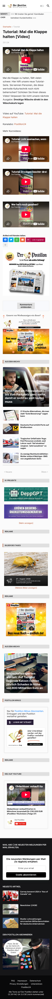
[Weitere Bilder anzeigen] (26, 588)
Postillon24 (20, 124)
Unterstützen (36, 984)
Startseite (7, 27)
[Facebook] (5, 240)
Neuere (9, 472)
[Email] (22, 240)
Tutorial (16, 27)
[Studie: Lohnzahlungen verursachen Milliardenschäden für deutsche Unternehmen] (10, 923)
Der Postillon (26, 992)
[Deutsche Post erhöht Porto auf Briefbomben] (11, 429)
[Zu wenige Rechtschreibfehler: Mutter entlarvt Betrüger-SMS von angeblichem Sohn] (11, 458)
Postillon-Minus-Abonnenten (29, 711)
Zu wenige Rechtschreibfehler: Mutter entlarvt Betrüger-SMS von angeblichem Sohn (34, 456)
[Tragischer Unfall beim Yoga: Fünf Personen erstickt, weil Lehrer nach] (11, 442)
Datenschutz (35, 981)
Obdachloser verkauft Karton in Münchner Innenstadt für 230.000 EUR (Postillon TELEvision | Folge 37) (25, 811)
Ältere (43, 472)
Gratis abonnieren (26, 875)
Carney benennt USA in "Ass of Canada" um (34, 892)
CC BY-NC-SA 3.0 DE (17, 994)
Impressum (22, 981)
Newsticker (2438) (28, 905)
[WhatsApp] (16, 240)
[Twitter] (11, 240)
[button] (3, 6)
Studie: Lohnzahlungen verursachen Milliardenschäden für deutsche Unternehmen (34, 921)
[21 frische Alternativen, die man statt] (11, 415)
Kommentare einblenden (26, 305)
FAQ (13, 981)
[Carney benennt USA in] (10, 895)
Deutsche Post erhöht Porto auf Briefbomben (34, 426)
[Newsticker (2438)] (10, 909)
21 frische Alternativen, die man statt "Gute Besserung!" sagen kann (34, 413)
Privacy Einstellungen (19, 984)
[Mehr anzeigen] (5, 245)
